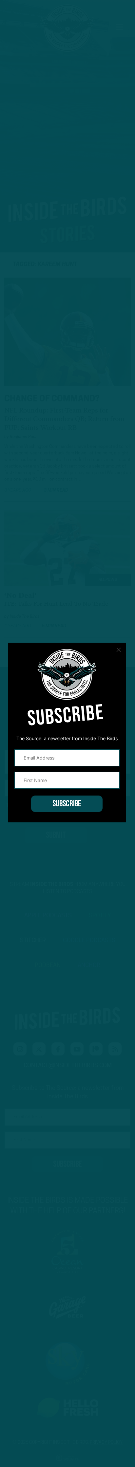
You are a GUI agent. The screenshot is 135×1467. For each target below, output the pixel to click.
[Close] (118, 650)
